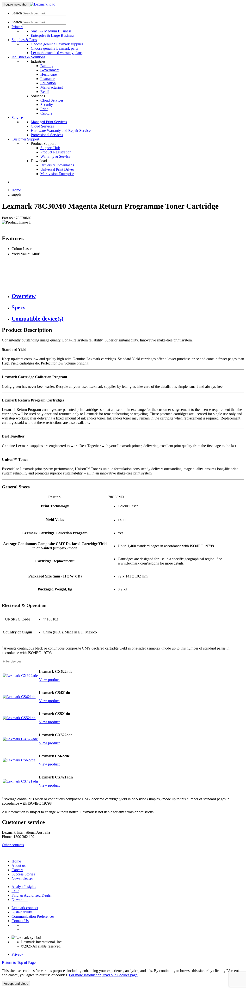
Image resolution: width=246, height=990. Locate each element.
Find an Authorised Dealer (32, 895)
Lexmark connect (25, 908)
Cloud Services (51, 100)
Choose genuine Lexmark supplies (57, 44)
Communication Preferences (33, 916)
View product (49, 680)
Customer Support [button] (25, 139)
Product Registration (55, 152)
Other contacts (13, 845)
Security (46, 105)
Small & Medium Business (51, 31)
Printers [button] (17, 27)
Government (49, 70)
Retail (44, 92)
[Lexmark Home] (42, 4)
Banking (46, 66)
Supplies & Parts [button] (24, 40)
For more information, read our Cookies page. (103, 975)
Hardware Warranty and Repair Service (61, 130)
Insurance (47, 79)
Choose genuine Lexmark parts (54, 48)
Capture (46, 113)
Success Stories (23, 874)
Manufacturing (51, 87)
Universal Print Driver (57, 169)
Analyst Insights (24, 887)
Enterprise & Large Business (52, 35)
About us (18, 865)
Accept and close (16, 983)
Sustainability (22, 912)
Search (17, 13)
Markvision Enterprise (57, 174)
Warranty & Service (55, 156)
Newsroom (20, 900)
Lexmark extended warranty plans (56, 53)
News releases (22, 878)
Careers (17, 870)
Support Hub (50, 148)
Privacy (17, 954)
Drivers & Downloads (57, 165)
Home (16, 190)
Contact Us (20, 921)
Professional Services (47, 135)
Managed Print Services (49, 122)
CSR (15, 891)
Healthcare (48, 74)
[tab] (128, 296)
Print (44, 109)
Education (48, 83)
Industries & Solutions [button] (28, 57)
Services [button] (18, 117)
